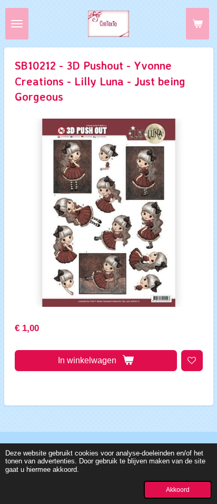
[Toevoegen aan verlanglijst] (192, 361)
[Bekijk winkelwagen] (197, 24)
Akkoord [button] (178, 489)
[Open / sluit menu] (16, 24)
